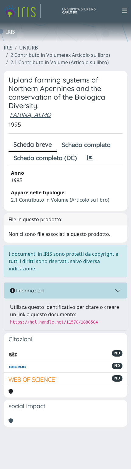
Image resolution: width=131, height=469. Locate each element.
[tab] (90, 158)
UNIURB (28, 47)
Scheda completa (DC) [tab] (45, 158)
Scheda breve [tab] (32, 144)
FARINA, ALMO (30, 115)
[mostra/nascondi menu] (124, 11)
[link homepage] (22, 11)
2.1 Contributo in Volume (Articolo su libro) (59, 62)
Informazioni (29, 291)
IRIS (8, 47)
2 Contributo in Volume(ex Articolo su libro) (60, 55)
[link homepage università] (81, 11)
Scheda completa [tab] (86, 144)
